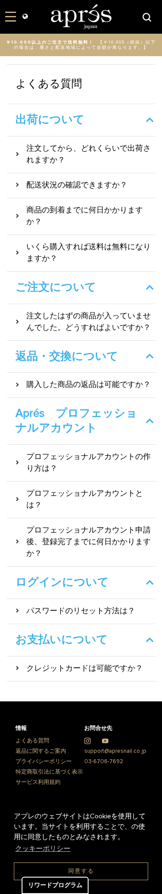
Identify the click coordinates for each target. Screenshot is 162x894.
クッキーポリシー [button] (42, 848)
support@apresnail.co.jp (115, 751)
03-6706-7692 (103, 761)
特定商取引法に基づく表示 (49, 772)
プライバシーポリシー (44, 761)
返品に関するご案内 (41, 751)
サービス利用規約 (38, 782)
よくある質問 (32, 741)
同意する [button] (81, 871)
